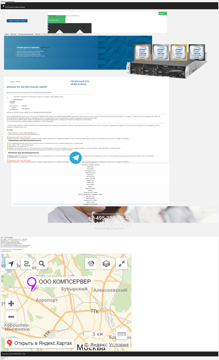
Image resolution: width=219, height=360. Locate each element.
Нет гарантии (25, 108)
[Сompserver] (6, 7)
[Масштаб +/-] (6, 357)
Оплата (12, 102)
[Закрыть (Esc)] (1, 357)
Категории (13, 34)
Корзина (7, 17)
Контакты (8, 10)
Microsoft (37, 34)
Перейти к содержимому (7, 1)
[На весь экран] (4, 357)
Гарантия (8, 14)
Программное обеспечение (25, 34)
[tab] (88, 99)
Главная (7, 34)
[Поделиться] (3, 357)
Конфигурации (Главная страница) (15, 7)
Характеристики (18, 99)
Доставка (12, 101)
